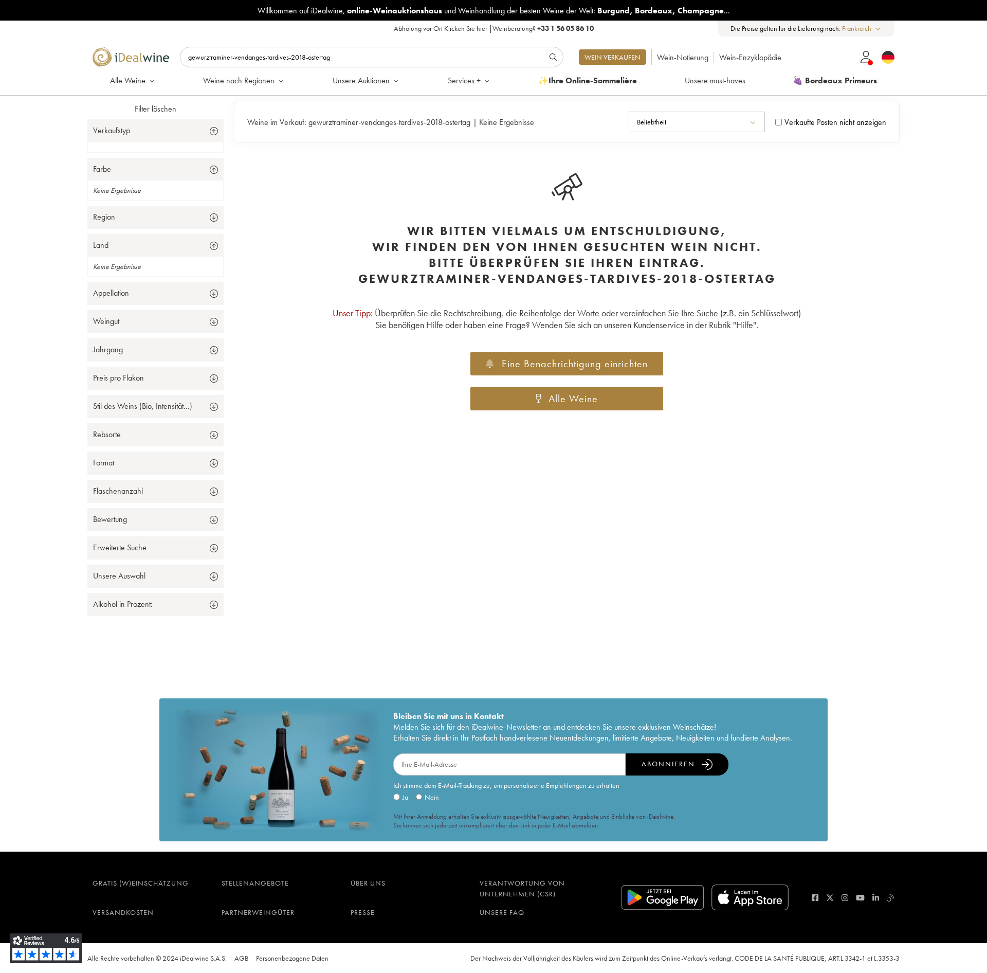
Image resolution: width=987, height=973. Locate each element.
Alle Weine (127, 80)
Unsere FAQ (502, 912)
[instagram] (845, 897)
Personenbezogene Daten (292, 958)
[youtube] (860, 897)
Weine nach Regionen (239, 80)
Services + (464, 80)
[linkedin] (875, 897)
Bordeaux (653, 10)
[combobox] (862, 28)
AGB (241, 958)
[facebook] (815, 897)
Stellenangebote (255, 883)
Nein (432, 797)
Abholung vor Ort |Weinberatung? (494, 28)
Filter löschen (155, 108)
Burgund (613, 10)
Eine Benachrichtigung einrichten (575, 363)
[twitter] (830, 897)
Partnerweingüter (258, 912)
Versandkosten (123, 912)
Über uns (368, 883)
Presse (363, 912)
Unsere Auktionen (361, 80)
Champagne (701, 10)
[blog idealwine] (890, 897)
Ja (405, 797)
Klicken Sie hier (465, 28)
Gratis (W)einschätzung (141, 883)
